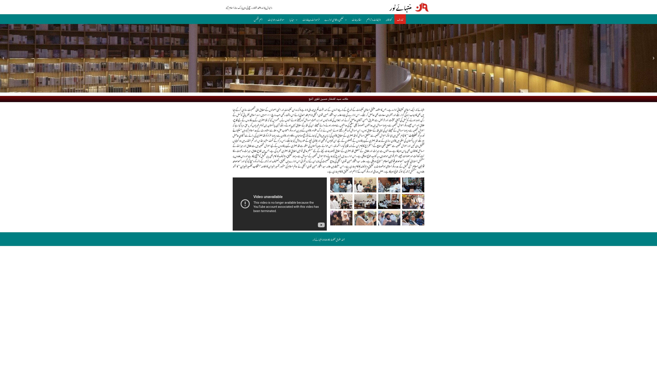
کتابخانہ (389, 19)
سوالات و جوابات (276, 19)
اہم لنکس (258, 19)
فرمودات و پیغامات (310, 19)
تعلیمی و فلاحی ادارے (334, 19)
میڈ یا (291, 19)
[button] (325, 90)
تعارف (400, 19)
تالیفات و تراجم (373, 19)
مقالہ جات (356, 19)
